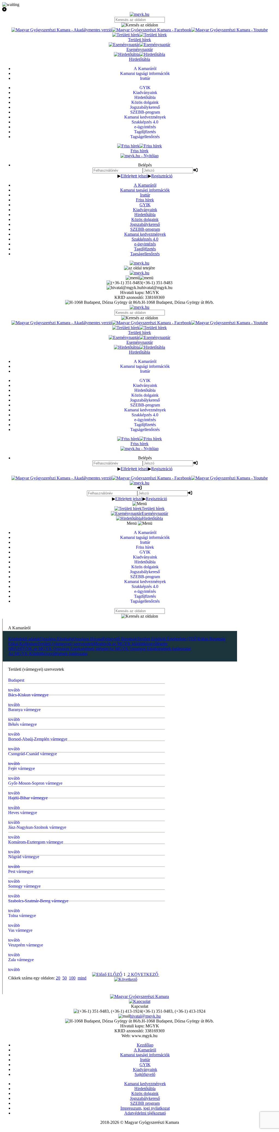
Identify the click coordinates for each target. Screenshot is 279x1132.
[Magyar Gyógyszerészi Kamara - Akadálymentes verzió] (61, 30)
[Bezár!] (139, 9)
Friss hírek (145, 200)
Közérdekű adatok (24, 638)
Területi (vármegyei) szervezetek (65, 643)
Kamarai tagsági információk (145, 190)
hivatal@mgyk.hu (145, 1016)
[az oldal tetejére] (139, 268)
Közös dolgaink (145, 219)
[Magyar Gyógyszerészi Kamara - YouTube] (229, 30)
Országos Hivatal (88, 638)
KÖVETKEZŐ (145, 974)
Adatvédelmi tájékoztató (145, 1113)
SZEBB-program (145, 229)
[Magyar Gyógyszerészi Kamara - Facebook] (151, 30)
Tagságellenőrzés (145, 253)
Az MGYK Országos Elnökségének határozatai (150, 648)
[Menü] (139, 277)
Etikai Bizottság (211, 638)
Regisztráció (161, 176)
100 (72, 978)
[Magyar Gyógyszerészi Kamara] (139, 996)
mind (82, 978)
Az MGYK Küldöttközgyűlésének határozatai (47, 653)
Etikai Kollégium (23, 643)
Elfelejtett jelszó (134, 176)
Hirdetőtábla (145, 214)
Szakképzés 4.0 (145, 239)
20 (58, 978)
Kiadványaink (145, 209)
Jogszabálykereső (145, 224)
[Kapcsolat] (139, 1001)
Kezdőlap (145, 1045)
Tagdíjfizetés (145, 249)
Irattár (145, 195)
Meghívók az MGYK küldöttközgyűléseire (130, 643)
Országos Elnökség (56, 638)
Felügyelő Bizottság (120, 638)
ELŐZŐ (114, 974)
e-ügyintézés (145, 244)
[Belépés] (195, 170)
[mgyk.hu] (139, 14)
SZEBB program (145, 1103)
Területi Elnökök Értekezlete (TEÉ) (167, 638)
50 (64, 978)
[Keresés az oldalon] (139, 25)
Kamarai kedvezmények (145, 234)
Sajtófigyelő (145, 1074)
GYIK (145, 204)
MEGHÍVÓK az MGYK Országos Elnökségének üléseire (58, 648)
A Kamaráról (145, 185)
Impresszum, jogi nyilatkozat (145, 1108)
